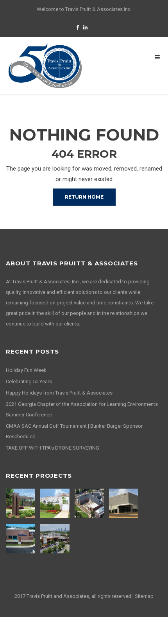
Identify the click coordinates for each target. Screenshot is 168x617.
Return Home (84, 197)
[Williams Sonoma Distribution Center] (124, 503)
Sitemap (144, 596)
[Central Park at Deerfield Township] (21, 503)
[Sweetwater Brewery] (55, 538)
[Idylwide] (55, 503)
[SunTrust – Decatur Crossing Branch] (21, 538)
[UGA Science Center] (90, 503)
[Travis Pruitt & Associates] (45, 65)
